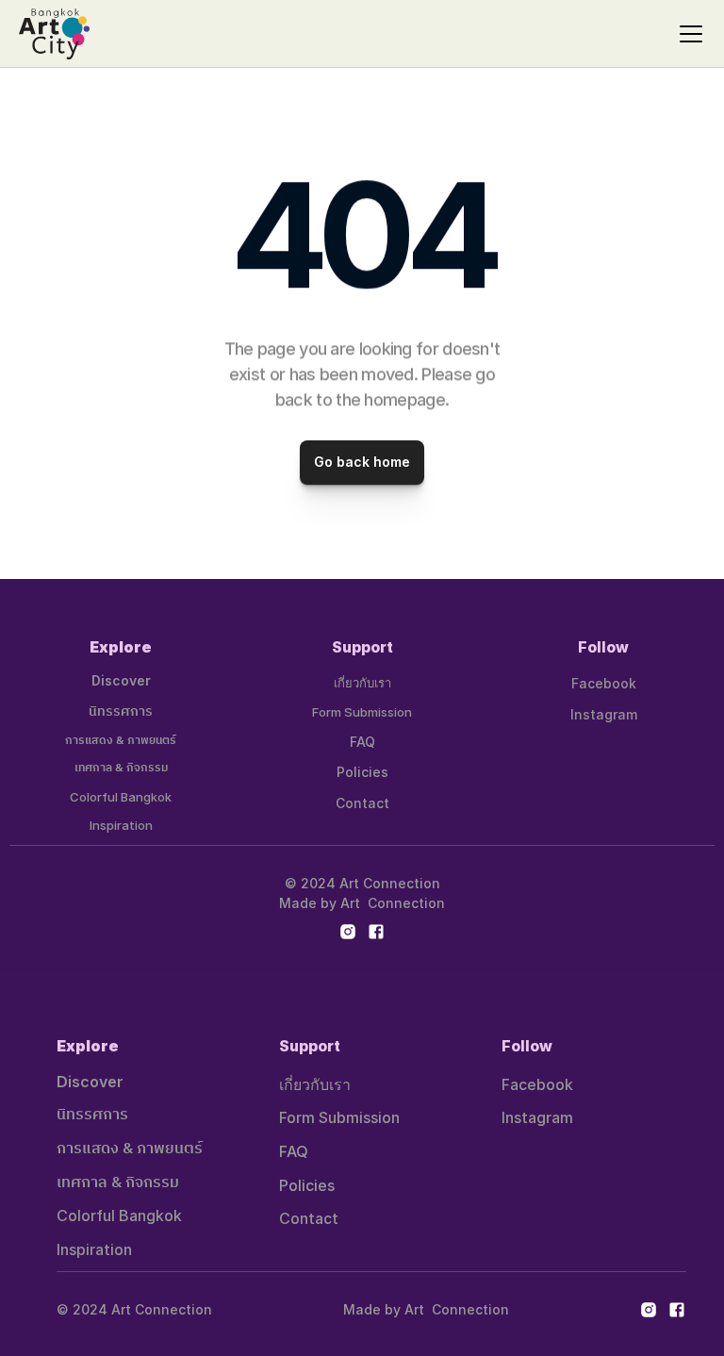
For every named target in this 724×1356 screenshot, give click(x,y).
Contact (362, 803)
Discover (121, 680)
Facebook (603, 683)
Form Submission (362, 711)
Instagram (603, 714)
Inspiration (121, 825)
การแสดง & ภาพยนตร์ (120, 741)
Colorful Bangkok (121, 796)
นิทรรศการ (121, 711)
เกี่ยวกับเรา (362, 682)
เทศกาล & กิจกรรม (121, 768)
